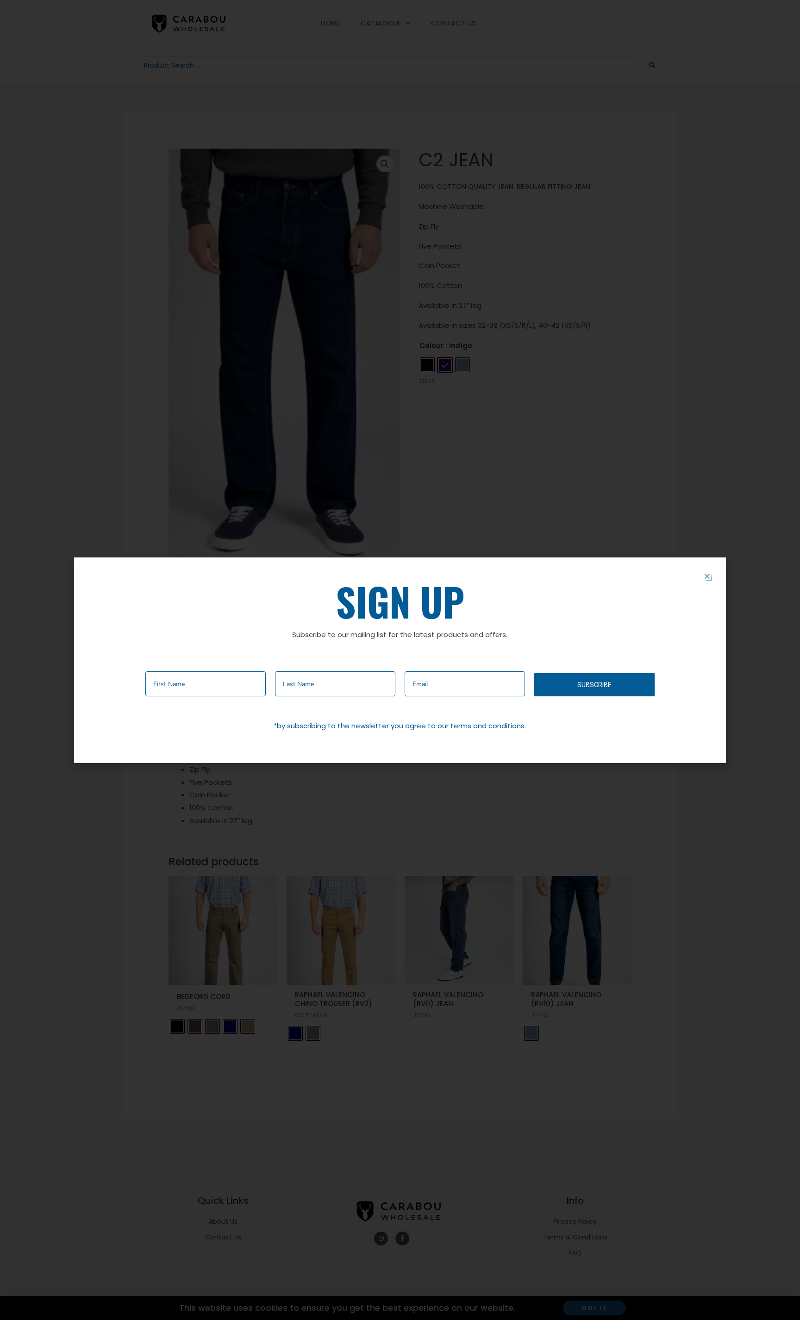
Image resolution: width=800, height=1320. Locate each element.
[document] (400, 660)
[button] (707, 576)
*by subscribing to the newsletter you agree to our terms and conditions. (400, 726)
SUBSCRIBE (594, 684)
